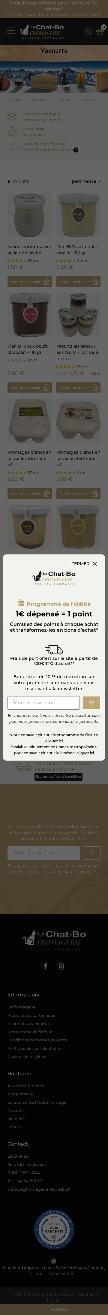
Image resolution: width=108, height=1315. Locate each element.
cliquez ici (54, 741)
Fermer (80, 563)
